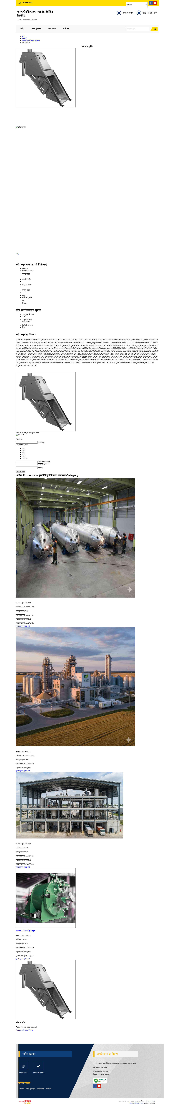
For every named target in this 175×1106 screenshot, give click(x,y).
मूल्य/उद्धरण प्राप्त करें (23, 626)
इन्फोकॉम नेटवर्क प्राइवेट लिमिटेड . (136, 1103)
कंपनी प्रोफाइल (36, 29)
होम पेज (22, 29)
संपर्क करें (66, 29)
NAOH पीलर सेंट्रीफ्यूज (25, 930)
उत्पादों (24, 38)
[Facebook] (151, 4)
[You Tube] (155, 4)
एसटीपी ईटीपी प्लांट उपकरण (31, 40)
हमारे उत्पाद (52, 29)
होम (23, 36)
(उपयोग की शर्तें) (151, 1101)
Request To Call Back (24, 1030)
